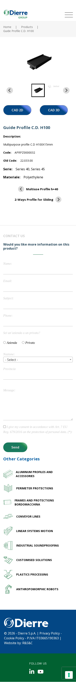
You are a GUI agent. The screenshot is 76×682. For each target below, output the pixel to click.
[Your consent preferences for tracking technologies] (69, 675)
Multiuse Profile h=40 (42, 189)
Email (7, 281)
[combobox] (38, 359)
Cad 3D (54, 110)
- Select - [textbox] (11, 360)
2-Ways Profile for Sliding (34, 199)
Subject (8, 298)
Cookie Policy (14, 638)
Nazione (8, 354)
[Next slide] (66, 90)
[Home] (15, 14)
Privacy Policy (50, 633)
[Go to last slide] (9, 90)
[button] (38, 90)
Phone (7, 315)
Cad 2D (17, 110)
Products (27, 27)
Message (8, 390)
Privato (30, 342)
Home (7, 27)
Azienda (12, 342)
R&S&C (27, 643)
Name (7, 263)
